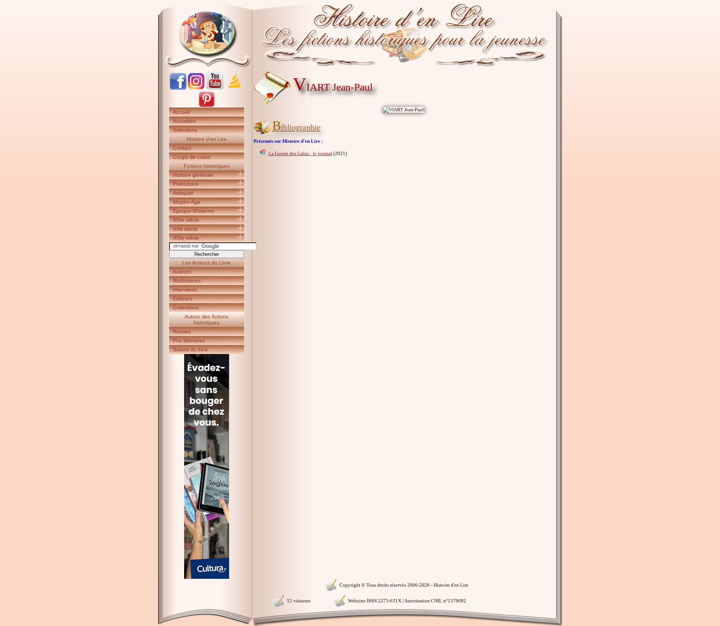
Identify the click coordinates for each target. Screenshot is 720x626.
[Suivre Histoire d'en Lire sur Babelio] (234, 88)
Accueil (181, 112)
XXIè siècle (186, 238)
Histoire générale (193, 175)
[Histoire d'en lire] (360, 33)
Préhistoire (185, 184)
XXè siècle (185, 229)
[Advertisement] (585, 131)
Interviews (185, 290)
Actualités (184, 121)
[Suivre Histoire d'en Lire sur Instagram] (196, 88)
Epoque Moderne (193, 211)
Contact (182, 148)
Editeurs (182, 299)
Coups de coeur (192, 157)
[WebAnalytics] (206, 584)
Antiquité (183, 193)
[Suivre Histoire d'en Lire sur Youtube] (215, 88)
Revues (182, 332)
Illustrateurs (187, 281)
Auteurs (182, 272)
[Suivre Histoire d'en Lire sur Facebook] (178, 88)
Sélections (185, 130)
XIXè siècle (186, 220)
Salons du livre (190, 350)
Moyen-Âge (186, 202)
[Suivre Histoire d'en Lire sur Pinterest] (206, 106)
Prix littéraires (189, 341)
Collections (186, 308)
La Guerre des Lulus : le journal (300, 153)
